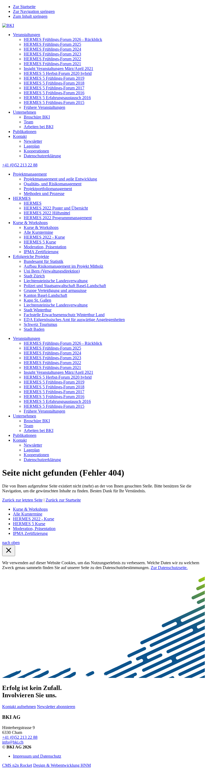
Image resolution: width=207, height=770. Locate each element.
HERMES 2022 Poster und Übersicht (56, 208)
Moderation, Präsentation (45, 247)
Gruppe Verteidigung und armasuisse (55, 290)
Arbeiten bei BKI (38, 126)
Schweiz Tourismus (40, 324)
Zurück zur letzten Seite (22, 500)
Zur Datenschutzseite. (169, 567)
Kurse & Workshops (30, 222)
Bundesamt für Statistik (43, 261)
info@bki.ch (12, 742)
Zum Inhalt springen (30, 16)
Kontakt (20, 136)
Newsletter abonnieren (56, 706)
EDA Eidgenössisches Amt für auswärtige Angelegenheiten (74, 319)
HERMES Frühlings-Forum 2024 (52, 49)
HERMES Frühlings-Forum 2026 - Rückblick (63, 39)
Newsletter (33, 141)
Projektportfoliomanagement (48, 188)
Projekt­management (30, 174)
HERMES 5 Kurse (40, 242)
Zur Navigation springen (34, 11)
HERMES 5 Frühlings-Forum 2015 (54, 102)
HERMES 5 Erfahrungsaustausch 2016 (57, 97)
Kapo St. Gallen (37, 300)
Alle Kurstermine (38, 232)
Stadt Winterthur (37, 310)
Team (28, 122)
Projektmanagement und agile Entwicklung (60, 179)
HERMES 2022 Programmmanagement (58, 217)
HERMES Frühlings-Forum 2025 (52, 44)
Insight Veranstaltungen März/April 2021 (58, 68)
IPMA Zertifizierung (41, 251)
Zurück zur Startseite (63, 500)
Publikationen (24, 131)
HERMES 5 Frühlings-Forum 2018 (54, 83)
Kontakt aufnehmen (19, 706)
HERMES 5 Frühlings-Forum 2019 (54, 78)
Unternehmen (24, 112)
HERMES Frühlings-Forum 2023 (52, 54)
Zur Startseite (24, 6)
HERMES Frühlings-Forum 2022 (52, 59)
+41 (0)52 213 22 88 (19, 165)
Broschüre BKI (37, 117)
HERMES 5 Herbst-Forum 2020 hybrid (58, 73)
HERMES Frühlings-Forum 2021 (52, 63)
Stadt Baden (34, 329)
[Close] (8, 550)
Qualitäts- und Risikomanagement (52, 184)
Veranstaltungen (26, 34)
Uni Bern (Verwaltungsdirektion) (52, 271)
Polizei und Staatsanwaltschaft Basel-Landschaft (65, 285)
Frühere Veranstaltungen (44, 107)
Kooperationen (36, 151)
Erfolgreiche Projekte (31, 256)
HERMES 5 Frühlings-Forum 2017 (54, 88)
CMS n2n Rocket (17, 765)
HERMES (22, 198)
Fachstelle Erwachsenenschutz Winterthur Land (64, 314)
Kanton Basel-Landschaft (45, 295)
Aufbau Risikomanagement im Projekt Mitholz (63, 266)
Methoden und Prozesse (44, 193)
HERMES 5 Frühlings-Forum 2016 (54, 92)
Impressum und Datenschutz (37, 756)
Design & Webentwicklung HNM (62, 765)
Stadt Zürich (34, 276)
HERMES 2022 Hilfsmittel (47, 213)
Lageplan (32, 146)
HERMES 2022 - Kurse (44, 237)
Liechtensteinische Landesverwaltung (56, 280)
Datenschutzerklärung (42, 156)
